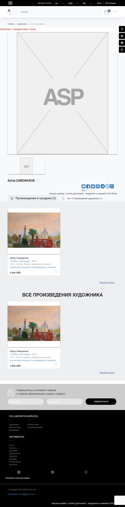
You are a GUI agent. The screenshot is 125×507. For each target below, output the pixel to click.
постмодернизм (38, 267)
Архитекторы (14, 427)
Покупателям (33, 424)
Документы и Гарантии (14, 454)
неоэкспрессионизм (20, 267)
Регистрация (110, 3)
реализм (51, 267)
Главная (11, 24)
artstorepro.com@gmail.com (21, 494)
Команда (13, 459)
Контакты (13, 464)
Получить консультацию (17, 477)
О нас (11, 445)
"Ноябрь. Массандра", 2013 (23, 261)
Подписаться (101, 402)
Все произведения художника (62, 294)
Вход (99, 3)
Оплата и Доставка (13, 449)
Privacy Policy (15, 461)
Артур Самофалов (37, 24)
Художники (22, 24)
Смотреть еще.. (107, 282)
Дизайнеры (14, 430)
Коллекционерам (33, 427)
